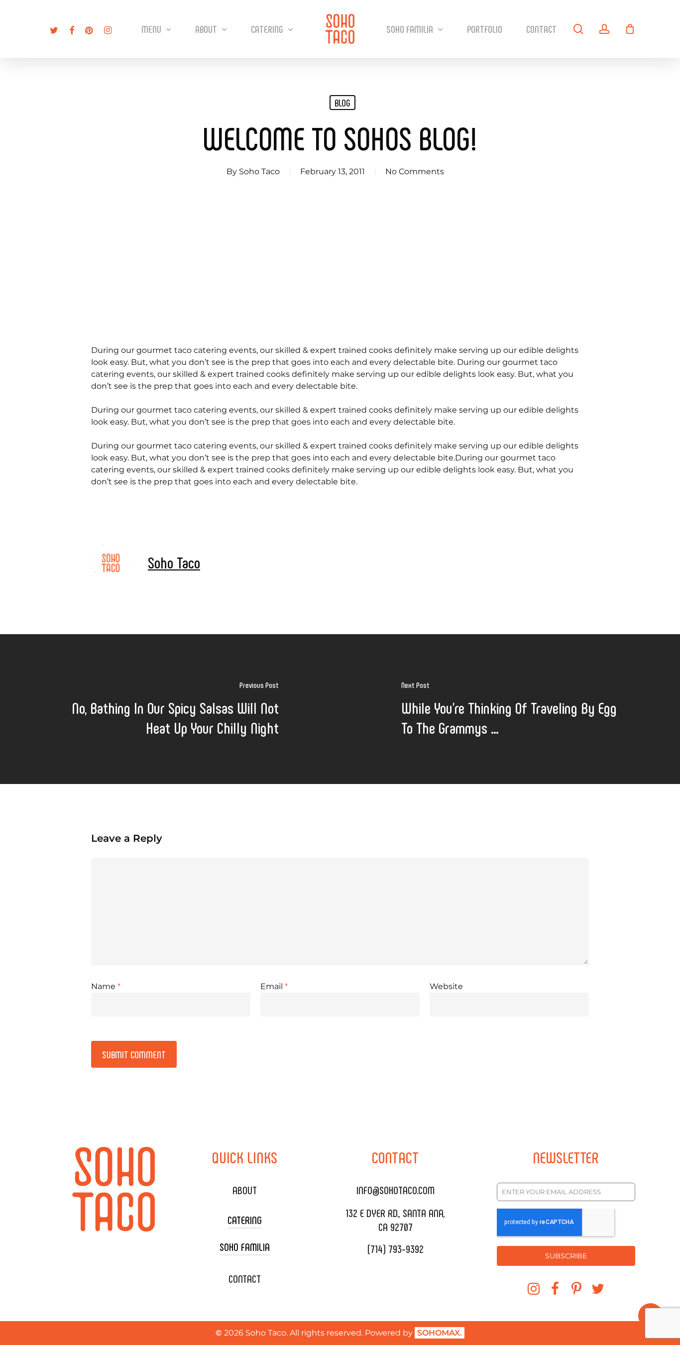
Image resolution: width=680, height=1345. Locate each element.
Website (446, 986)
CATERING (244, 1219)
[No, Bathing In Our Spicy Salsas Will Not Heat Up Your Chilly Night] (170, 709)
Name (105, 986)
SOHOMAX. (439, 1333)
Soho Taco (259, 171)
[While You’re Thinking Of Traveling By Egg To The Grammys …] (510, 709)
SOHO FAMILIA (245, 1246)
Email (274, 986)
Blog (342, 103)
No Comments (414, 171)
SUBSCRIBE (566, 1255)
